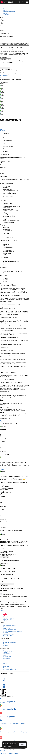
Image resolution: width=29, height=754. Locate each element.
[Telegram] (4, 677)
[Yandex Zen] (4, 687)
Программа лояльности (9, 669)
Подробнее (3, 610)
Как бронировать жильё (9, 625)
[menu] (27, 2)
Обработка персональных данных (9, 753)
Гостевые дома (7, 656)
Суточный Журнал (8, 634)
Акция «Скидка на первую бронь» (12, 631)
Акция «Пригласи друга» (10, 629)
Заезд (1, 17)
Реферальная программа (9, 668)
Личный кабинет (8, 617)
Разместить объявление (9, 642)
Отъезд (2, 20)
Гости (1, 23)
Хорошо (22, 744)
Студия (2, 469)
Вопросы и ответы (8, 635)
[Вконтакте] (4, 683)
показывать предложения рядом (10, 415)
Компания (6, 663)
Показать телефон (5, 68)
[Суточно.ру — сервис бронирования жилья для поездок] (7, 2)
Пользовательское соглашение (8, 751)
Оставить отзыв (4, 557)
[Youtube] (4, 685)
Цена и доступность (5, 59)
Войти (22, 2)
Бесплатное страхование (10, 644)
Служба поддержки (8, 618)
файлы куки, (13, 743)
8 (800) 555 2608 (7, 620)
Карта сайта (3, 750)
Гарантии (5, 632)
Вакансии (6, 665)
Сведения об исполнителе (7, 584)
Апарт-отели (6, 653)
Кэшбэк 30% (6, 628)
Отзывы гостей (7, 626)
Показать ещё (4, 563)
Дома (4, 655)
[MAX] (4, 681)
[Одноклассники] (4, 679)
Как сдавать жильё (8, 641)
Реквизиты (6, 666)
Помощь (5, 645)
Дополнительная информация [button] (8, 284)
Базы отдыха (6, 658)
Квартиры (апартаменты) (10, 650)
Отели (5, 652)
